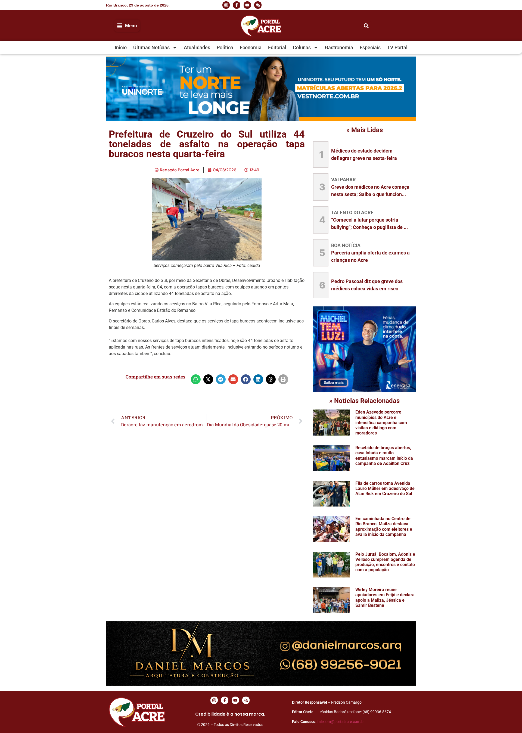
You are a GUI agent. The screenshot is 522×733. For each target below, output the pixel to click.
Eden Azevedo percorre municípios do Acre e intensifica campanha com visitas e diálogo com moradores (381, 422)
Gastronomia (339, 47)
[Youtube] (247, 5)
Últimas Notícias (151, 47)
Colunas (302, 47)
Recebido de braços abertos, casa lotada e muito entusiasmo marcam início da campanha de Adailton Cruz (384, 455)
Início (121, 47)
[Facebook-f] (236, 5)
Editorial (277, 47)
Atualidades (197, 47)
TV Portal (397, 47)
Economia (251, 47)
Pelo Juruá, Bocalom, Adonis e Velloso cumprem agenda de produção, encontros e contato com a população (385, 562)
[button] (372, 5)
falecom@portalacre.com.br (341, 721)
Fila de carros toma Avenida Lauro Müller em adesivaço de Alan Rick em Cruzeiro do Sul (385, 488)
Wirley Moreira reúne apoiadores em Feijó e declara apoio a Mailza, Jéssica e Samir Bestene (385, 597)
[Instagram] (226, 5)
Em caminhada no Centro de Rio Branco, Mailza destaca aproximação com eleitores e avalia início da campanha (383, 526)
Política (225, 47)
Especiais (370, 47)
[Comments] (258, 5)
